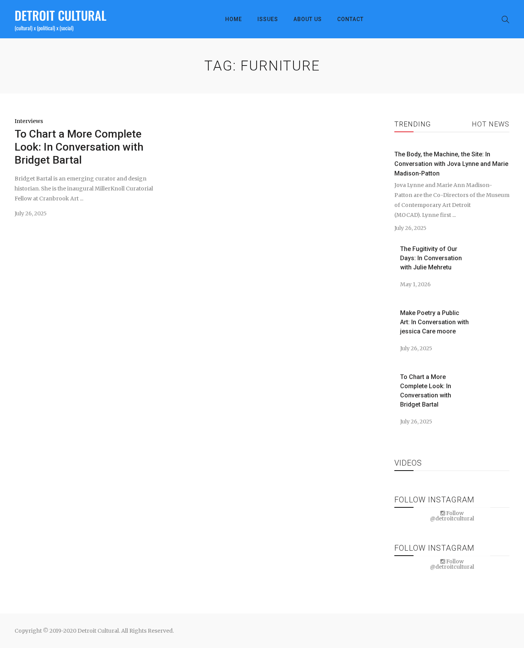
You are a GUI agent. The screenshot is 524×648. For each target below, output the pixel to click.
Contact (350, 19)
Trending (412, 124)
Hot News (490, 124)
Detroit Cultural (60, 15)
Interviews (29, 121)
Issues (267, 19)
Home (233, 19)
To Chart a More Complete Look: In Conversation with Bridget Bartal (79, 147)
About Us (307, 19)
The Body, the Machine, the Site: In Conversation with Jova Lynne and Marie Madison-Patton (451, 164)
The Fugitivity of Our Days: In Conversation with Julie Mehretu (431, 258)
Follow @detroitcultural (452, 516)
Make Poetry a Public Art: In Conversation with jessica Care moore (434, 322)
